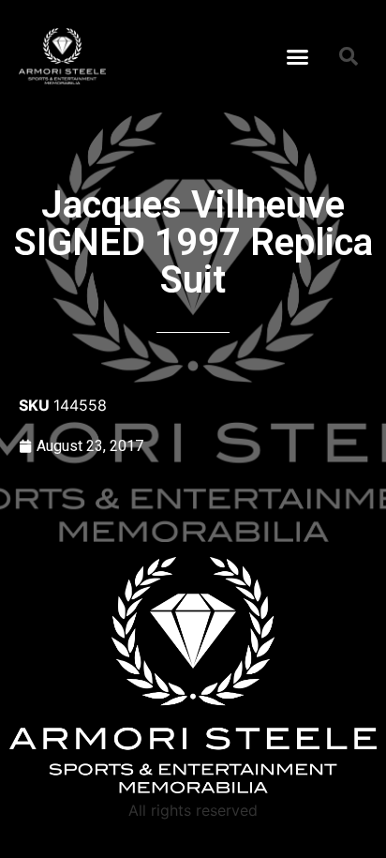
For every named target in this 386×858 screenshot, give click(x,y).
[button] (298, 56)
